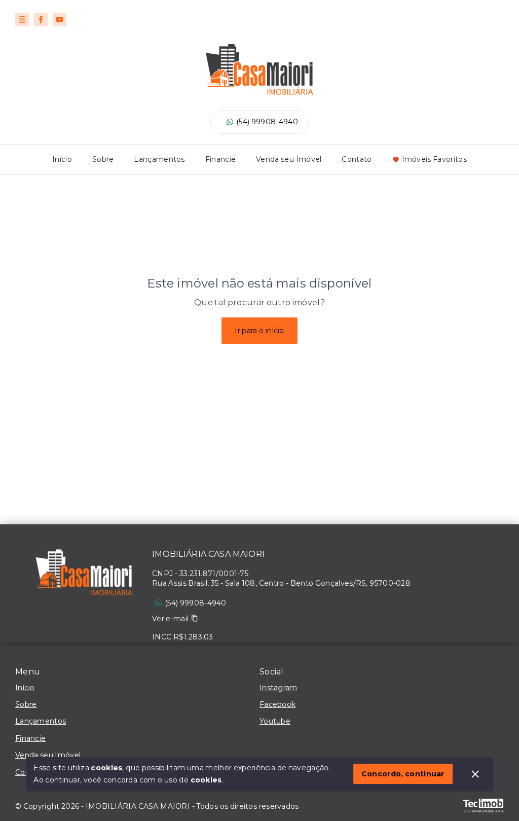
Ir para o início (259, 330)
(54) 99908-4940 (267, 121)
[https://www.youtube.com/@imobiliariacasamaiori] (59, 19)
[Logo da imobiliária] (83, 575)
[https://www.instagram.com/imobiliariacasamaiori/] (22, 19)
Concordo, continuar (402, 773)
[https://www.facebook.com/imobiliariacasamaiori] (41, 19)
